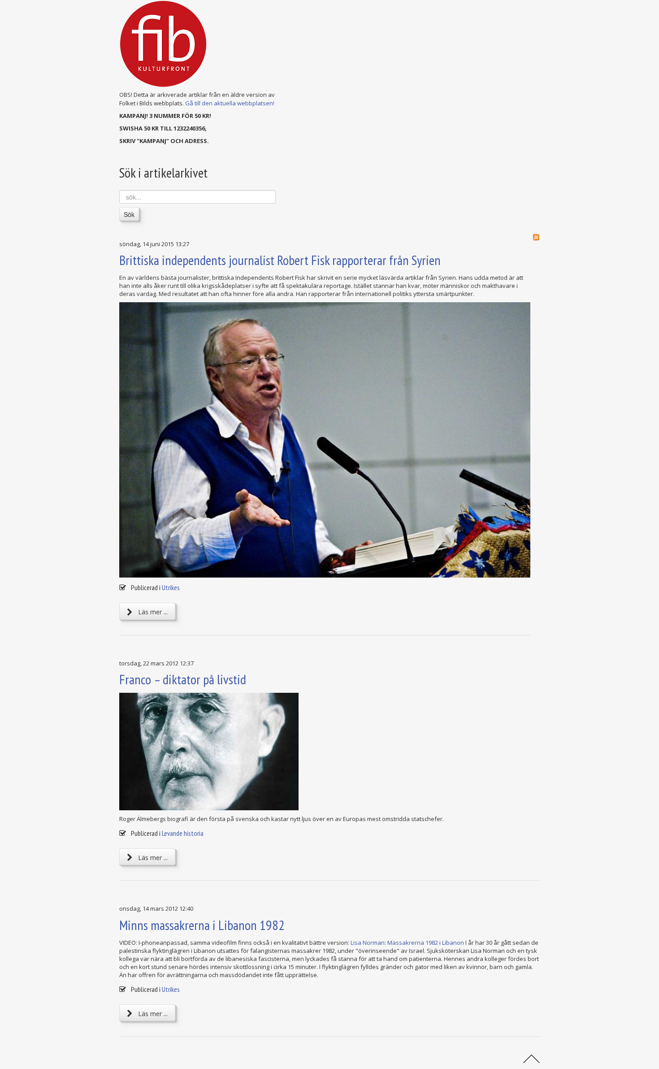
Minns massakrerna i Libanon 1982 (202, 925)
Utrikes (171, 587)
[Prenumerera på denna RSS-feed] (536, 237)
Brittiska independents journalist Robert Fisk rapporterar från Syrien (280, 260)
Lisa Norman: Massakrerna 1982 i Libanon (407, 943)
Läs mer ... (152, 612)
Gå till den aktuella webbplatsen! (229, 103)
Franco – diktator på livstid (182, 679)
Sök (129, 214)
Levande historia (183, 833)
